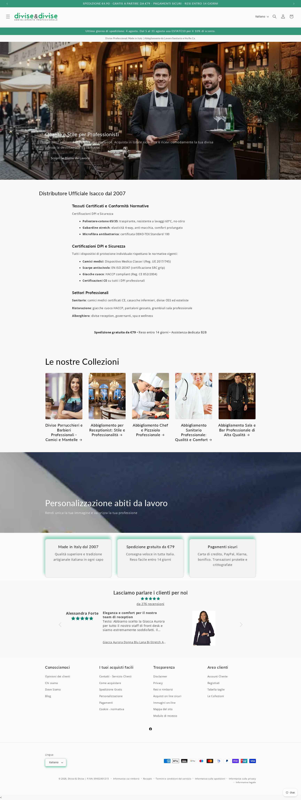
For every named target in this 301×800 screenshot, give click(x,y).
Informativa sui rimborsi (126, 778)
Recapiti (147, 778)
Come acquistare (110, 683)
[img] (151, 598)
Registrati (213, 683)
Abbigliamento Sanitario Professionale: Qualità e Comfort (191, 432)
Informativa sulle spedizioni (210, 778)
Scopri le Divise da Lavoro (70, 158)
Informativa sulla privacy (242, 778)
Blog (48, 696)
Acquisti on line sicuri (167, 696)
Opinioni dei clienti (57, 676)
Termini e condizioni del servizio (173, 778)
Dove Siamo (53, 689)
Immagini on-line (164, 703)
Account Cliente (217, 676)
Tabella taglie (216, 689)
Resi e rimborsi (163, 689)
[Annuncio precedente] (7, 3)
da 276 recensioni (150, 604)
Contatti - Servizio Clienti (115, 676)
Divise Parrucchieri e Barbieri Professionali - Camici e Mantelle (64, 432)
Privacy (158, 683)
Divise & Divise (76, 778)
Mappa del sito (162, 709)
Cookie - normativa (111, 709)
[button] (8, 16)
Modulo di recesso (165, 716)
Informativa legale (246, 782)
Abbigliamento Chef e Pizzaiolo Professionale (150, 430)
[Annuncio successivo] (294, 3)
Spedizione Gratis (110, 689)
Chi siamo (51, 683)
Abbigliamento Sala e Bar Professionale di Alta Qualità (237, 430)
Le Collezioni (215, 696)
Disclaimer (160, 676)
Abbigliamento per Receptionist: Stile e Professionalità (107, 430)
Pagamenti (106, 703)
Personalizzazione (111, 696)
